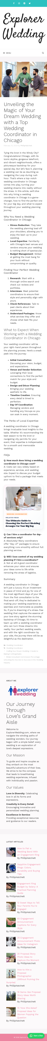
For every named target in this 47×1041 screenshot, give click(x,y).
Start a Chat (38, 1036)
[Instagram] (19, 3)
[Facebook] (14, 3)
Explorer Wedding (24, 27)
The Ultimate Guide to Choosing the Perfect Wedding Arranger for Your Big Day (23, 523)
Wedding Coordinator (14, 645)
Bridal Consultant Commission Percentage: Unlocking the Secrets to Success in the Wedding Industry (23, 660)
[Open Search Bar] (43, 53)
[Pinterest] (24, 3)
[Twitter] (30, 3)
